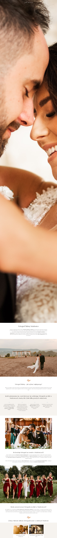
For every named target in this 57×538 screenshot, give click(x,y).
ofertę (44, 406)
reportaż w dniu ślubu (33, 456)
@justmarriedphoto (33, 405)
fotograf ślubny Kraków (11, 409)
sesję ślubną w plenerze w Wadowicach (14, 457)
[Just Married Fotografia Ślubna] (28, 2)
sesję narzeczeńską (24, 456)
